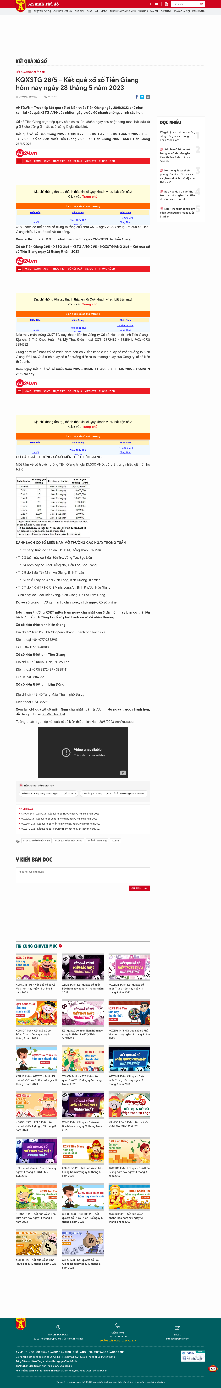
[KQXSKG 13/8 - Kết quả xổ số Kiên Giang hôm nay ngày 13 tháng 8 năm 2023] (129, 1151)
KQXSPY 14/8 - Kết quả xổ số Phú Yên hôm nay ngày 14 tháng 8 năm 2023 (129, 1034)
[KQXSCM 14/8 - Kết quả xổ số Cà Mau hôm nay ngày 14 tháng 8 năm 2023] (36, 967)
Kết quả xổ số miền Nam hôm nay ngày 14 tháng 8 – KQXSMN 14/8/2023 (82, 1034)
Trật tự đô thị (42, 11)
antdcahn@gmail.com (177, 1338)
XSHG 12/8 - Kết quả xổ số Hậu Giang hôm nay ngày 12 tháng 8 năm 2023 (81, 1263)
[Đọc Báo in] (168, 4)
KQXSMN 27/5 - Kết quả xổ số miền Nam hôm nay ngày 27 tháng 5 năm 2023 (60, 823)
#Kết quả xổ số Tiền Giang (68, 840)
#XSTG (115, 840)
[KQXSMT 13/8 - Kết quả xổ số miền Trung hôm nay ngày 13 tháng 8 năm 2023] (129, 1059)
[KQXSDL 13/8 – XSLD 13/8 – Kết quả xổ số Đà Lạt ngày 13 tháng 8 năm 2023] (36, 1105)
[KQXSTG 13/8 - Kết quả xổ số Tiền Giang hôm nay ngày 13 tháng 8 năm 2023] (83, 1151)
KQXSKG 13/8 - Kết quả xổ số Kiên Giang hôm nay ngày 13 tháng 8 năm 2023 (129, 1172)
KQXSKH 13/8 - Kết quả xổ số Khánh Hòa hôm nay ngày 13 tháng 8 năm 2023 (126, 1218)
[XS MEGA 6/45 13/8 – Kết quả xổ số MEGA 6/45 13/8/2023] (129, 1105)
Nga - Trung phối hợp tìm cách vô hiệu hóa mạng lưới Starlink (177, 212)
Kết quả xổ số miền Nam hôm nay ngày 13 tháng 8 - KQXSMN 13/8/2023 (36, 1172)
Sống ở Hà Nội (182, 11)
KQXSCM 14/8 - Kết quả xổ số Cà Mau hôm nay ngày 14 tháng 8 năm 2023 (35, 988)
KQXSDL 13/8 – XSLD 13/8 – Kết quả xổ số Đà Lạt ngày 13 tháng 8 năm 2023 (36, 1126)
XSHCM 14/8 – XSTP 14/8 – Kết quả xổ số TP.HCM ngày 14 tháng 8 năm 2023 (82, 1080)
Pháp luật (92, 11)
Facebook (137, 97)
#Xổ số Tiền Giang (97, 840)
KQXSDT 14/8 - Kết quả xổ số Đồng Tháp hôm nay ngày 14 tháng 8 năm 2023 (33, 1034)
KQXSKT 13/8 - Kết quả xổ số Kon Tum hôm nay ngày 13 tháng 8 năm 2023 (36, 1218)
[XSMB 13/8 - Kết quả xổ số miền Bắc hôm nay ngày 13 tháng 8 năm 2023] (83, 1105)
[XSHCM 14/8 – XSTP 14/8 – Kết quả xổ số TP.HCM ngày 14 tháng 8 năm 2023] (83, 1059)
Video (104, 11)
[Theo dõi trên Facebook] (151, 4)
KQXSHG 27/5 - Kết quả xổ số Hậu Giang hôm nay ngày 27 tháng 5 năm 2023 (60, 828)
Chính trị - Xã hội (62, 11)
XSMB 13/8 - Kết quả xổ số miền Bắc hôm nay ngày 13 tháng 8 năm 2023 (82, 1126)
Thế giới (79, 11)
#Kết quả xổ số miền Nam (36, 840)
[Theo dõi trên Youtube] (156, 4)
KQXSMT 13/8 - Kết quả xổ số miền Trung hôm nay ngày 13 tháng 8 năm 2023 (126, 1080)
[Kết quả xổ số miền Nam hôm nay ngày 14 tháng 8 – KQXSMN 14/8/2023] (83, 1013)
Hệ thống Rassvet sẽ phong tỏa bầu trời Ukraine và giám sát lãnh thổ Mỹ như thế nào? (177, 176)
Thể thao (165, 11)
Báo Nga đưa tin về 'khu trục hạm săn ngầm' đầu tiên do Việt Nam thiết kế (177, 195)
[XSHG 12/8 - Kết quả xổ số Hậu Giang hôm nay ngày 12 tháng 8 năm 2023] (83, 1242)
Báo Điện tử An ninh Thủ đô (21, 6)
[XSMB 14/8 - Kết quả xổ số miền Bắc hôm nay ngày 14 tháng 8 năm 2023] (83, 967)
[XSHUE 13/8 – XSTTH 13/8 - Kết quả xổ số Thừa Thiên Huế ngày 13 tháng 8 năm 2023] (83, 1197)
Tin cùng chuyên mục (36, 946)
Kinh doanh (198, 11)
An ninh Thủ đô (43, 4)
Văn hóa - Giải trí (148, 11)
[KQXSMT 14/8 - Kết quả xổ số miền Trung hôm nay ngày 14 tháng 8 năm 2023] (129, 967)
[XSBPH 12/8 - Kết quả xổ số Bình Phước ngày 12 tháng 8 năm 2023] (36, 1242)
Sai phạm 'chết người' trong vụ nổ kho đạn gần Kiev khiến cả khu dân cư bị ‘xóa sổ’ (176, 155)
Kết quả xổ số (31, 61)
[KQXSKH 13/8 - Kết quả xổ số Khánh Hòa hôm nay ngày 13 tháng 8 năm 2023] (129, 1197)
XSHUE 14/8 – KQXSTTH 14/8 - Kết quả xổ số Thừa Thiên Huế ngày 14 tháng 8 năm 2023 (36, 1080)
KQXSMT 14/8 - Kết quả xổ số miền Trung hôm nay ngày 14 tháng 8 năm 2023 (126, 988)
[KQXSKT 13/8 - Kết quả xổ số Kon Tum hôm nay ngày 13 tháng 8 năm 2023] (36, 1197)
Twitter (142, 97)
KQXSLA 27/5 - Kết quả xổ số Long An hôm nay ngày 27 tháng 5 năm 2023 (59, 818)
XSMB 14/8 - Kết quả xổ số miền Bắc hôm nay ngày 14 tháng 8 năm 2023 (83, 988)
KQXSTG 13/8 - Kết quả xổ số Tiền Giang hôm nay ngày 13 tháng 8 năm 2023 (82, 1172)
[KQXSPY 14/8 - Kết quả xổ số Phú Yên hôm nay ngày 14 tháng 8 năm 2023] (129, 1013)
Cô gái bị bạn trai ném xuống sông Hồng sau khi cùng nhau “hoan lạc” (177, 136)
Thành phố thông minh (123, 11)
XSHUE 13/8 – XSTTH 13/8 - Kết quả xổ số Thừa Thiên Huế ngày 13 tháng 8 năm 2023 (82, 1218)
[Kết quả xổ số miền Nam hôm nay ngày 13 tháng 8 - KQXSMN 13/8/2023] (36, 1151)
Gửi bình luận (139, 888)
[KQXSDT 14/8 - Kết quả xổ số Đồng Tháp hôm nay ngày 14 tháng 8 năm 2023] (36, 1013)
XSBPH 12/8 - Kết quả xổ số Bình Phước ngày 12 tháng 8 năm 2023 (36, 1262)
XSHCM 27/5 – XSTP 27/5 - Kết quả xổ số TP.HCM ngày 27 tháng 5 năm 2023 (60, 813)
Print (148, 97)
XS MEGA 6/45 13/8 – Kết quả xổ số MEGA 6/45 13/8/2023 (128, 1124)
